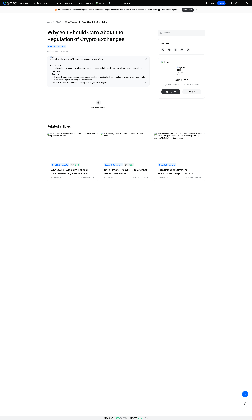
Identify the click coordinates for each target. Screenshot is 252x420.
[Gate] (10, 3)
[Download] (245, 394)
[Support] (245, 404)
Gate (49, 22)
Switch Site (187, 10)
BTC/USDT (108, 418)
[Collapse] (145, 82)
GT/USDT (134, 418)
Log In (212, 3)
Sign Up (221, 3)
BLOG (58, 22)
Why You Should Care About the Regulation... (87, 22)
